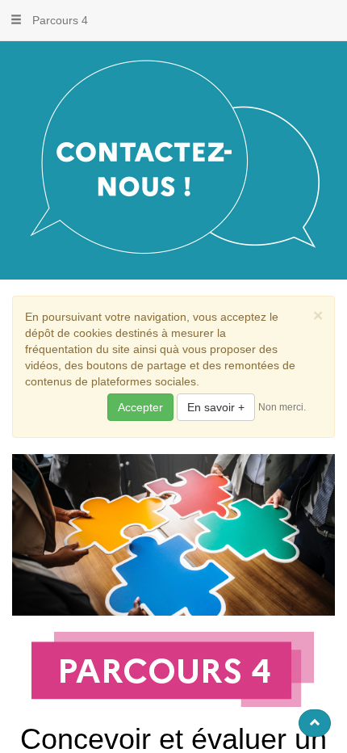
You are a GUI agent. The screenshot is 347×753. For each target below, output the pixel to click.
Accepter (140, 407)
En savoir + (216, 407)
